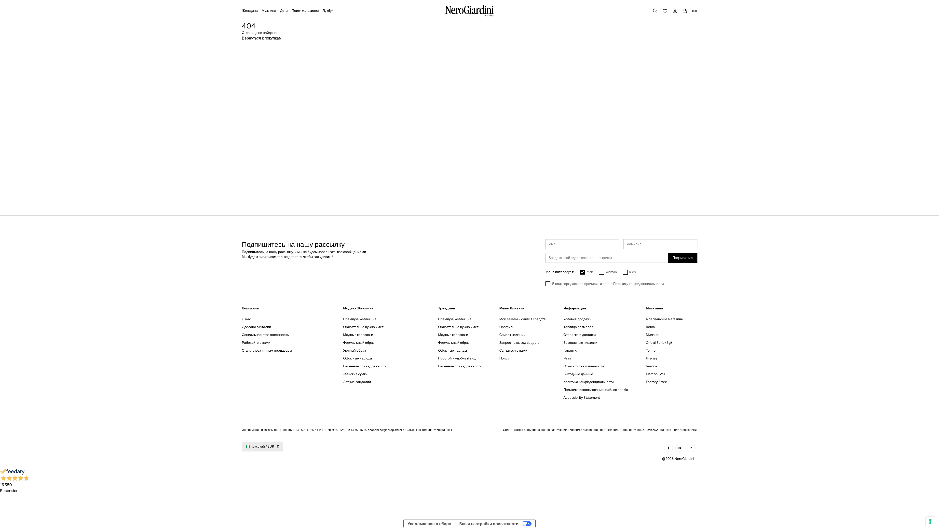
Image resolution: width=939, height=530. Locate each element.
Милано (652, 335)
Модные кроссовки (358, 335)
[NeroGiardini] (469, 10)
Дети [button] (284, 11)
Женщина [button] (250, 11)
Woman (611, 272)
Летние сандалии (357, 382)
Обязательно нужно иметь (364, 327)
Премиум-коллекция (359, 319)
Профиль (506, 327)
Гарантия (570, 350)
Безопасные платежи (580, 343)
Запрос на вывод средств (519, 343)
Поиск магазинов (305, 11)
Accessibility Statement (581, 398)
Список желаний (512, 335)
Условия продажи (577, 319)
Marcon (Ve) (655, 374)
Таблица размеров (578, 327)
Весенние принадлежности (365, 366)
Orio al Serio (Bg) (659, 343)
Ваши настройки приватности (488, 523)
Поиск (504, 358)
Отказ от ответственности (583, 366)
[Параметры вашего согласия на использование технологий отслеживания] (930, 521)
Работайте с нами (256, 343)
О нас (246, 319)
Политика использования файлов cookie (595, 390)
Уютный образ (354, 350)
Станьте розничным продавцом (267, 350)
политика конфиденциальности (588, 382)
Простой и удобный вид (457, 358)
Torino (650, 350)
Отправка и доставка (579, 335)
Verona (651, 366)
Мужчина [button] (269, 11)
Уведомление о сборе (429, 523)
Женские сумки (355, 374)
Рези (567, 358)
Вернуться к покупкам (262, 38)
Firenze (651, 358)
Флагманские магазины (664, 319)
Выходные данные (578, 374)
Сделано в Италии (256, 327)
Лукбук (328, 11)
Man (589, 272)
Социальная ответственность (265, 335)
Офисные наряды (357, 358)
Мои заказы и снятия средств (522, 319)
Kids (632, 272)
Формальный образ (358, 343)
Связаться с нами (513, 350)
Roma (650, 327)
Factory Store (656, 382)
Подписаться (682, 258)
